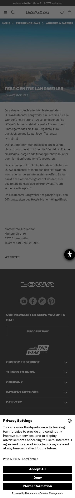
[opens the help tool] (69, 254)
